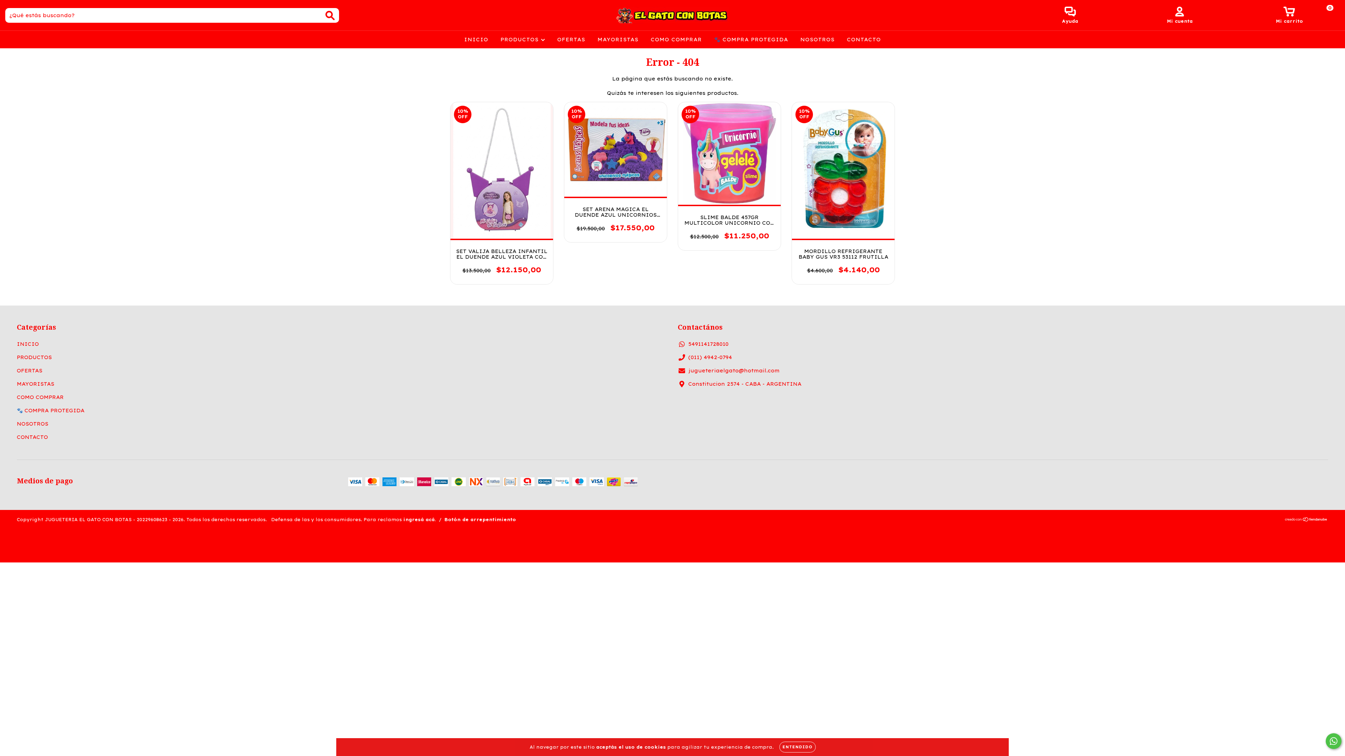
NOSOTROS (817, 39)
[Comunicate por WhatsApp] (1333, 741)
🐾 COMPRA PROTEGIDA (751, 39)
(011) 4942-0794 (710, 357)
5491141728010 (708, 344)
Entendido (797, 747)
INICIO (476, 39)
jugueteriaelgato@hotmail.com (734, 371)
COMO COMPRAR (676, 39)
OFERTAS (571, 39)
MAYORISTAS (618, 39)
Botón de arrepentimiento (480, 519)
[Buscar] (330, 15)
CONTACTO (864, 39)
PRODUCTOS (521, 39)
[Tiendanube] (1306, 520)
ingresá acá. (419, 519)
